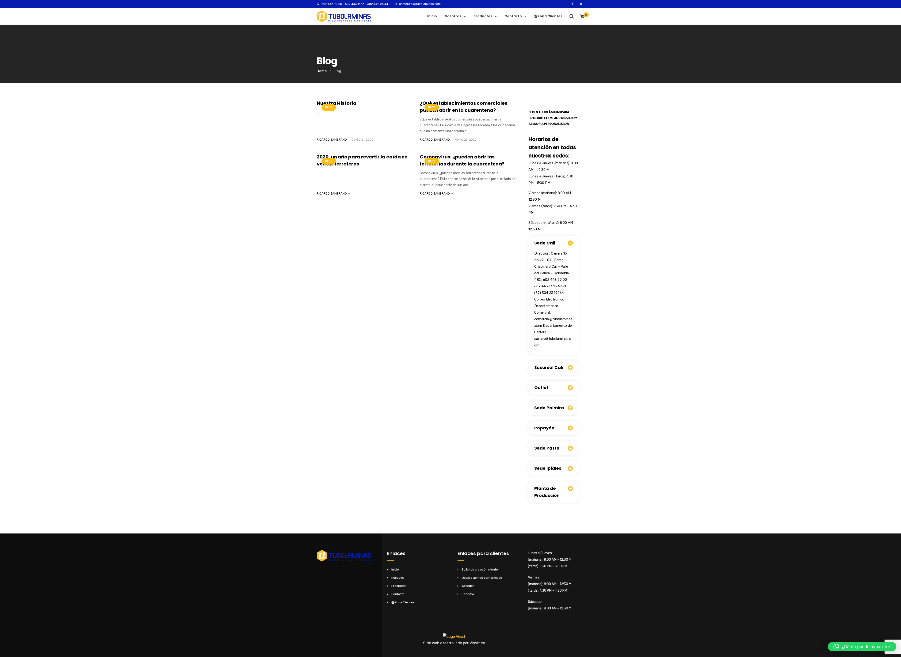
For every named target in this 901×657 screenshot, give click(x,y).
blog (328, 107)
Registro (468, 594)
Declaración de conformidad (482, 577)
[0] (582, 17)
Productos (482, 16)
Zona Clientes (550, 16)
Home (322, 71)
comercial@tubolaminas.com (420, 4)
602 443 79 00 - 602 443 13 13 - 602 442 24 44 (354, 4)
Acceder (468, 586)
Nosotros (453, 16)
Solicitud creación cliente (480, 569)
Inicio (432, 16)
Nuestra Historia (336, 103)
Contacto (513, 16)
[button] (862, 646)
